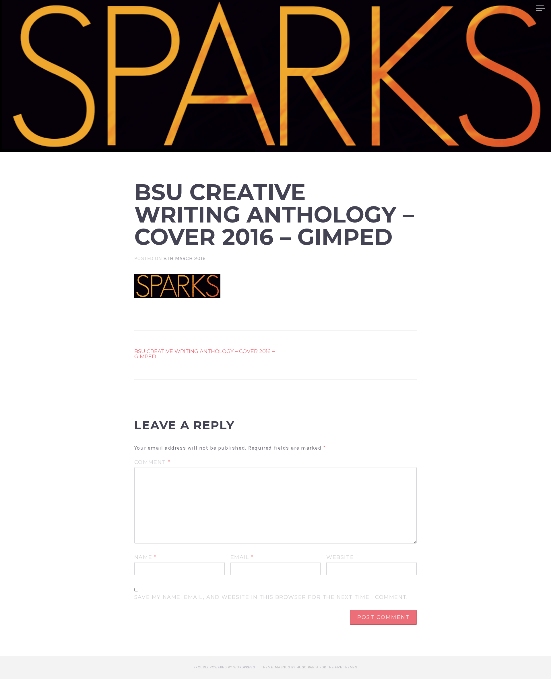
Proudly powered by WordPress (224, 667)
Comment (152, 462)
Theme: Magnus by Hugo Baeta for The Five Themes (309, 667)
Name (145, 557)
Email (241, 557)
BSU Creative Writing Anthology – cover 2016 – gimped (204, 354)
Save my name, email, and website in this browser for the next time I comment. (271, 597)
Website (340, 557)
